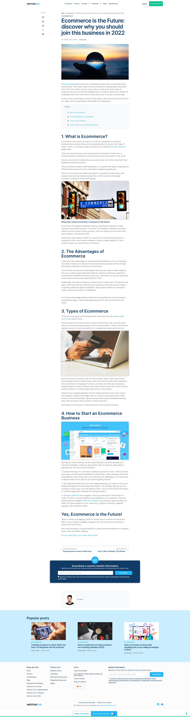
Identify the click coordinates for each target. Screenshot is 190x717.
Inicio (29, 671)
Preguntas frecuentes (58, 680)
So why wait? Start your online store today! (79, 535)
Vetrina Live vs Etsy (34, 686)
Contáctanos (113, 4)
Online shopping (68, 84)
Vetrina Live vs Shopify (35, 693)
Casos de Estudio (80, 671)
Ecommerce (70, 13)
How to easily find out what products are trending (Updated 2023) (95, 646)
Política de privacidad (87, 702)
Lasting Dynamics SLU (107, 705)
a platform (74, 495)
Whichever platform (91, 501)
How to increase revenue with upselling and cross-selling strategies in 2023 (141, 647)
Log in (144, 4)
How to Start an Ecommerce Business (84, 125)
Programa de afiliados (35, 683)
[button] (43, 17)
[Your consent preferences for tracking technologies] (186, 713)
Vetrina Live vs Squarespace (37, 690)
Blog (104, 4)
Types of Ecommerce (78, 121)
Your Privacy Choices (101, 714)
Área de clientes (80, 682)
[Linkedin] (158, 704)
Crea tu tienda (79, 679)
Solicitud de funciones (58, 677)
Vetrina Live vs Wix (34, 696)
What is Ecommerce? (77, 112)
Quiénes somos (56, 671)
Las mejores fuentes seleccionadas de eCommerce (88, 674)
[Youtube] (162, 704)
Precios (77, 4)
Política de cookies (104, 702)
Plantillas (95, 4)
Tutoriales (54, 674)
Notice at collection (82, 714)
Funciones (68, 4)
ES (80, 686)
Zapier (52, 683)
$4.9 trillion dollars (116, 147)
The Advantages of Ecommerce (82, 117)
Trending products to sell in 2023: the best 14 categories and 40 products (48, 646)
